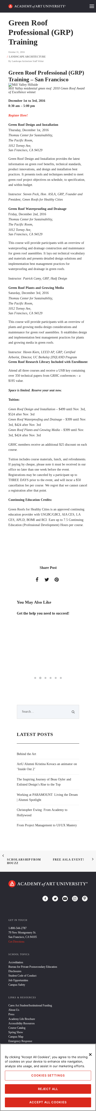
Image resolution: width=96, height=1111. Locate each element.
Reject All (48, 1089)
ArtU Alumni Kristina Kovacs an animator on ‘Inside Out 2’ (47, 766)
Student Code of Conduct (22, 975)
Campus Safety (16, 984)
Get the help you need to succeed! (43, 613)
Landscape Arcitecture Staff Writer (28, 61)
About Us (13, 1010)
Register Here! (18, 115)
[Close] (90, 1054)
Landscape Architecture (27, 56)
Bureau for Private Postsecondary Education (32, 966)
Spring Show (15, 1032)
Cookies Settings (48, 1075)
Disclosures (14, 971)
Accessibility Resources (21, 1023)
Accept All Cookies (48, 1102)
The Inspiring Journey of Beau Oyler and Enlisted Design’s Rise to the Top (44, 782)
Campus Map (15, 1036)
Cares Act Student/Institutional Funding (30, 1005)
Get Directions (16, 941)
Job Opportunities (18, 980)
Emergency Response (20, 1041)
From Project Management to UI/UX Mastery (47, 825)
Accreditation (15, 962)
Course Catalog (16, 1027)
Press (11, 1014)
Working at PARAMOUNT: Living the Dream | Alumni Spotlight (47, 797)
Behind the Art (26, 754)
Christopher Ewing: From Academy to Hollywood (42, 812)
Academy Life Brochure (21, 1019)
